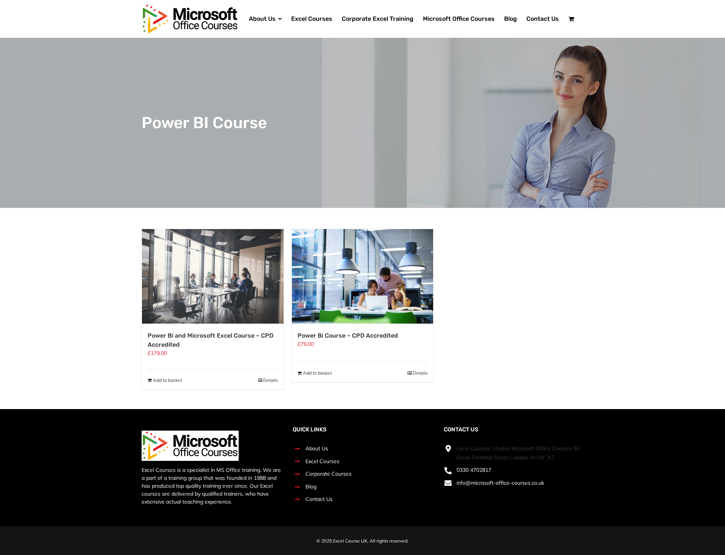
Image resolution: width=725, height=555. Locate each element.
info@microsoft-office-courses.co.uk (500, 482)
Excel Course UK (350, 541)
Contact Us (319, 499)
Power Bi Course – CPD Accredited (348, 335)
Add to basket (167, 380)
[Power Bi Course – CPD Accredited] (362, 276)
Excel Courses (322, 461)
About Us (316, 448)
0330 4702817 (474, 470)
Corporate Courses (328, 473)
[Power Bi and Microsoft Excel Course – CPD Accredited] (213, 276)
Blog (310, 486)
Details (270, 380)
